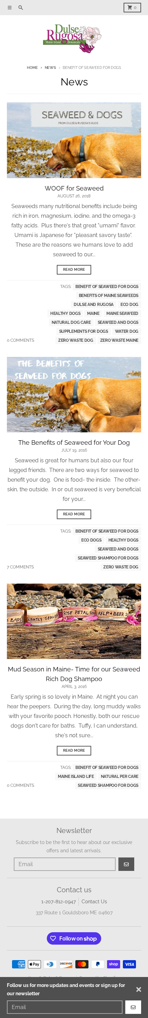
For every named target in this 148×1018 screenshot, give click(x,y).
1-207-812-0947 (58, 901)
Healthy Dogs (65, 313)
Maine (93, 313)
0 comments (20, 340)
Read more (74, 269)
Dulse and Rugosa (94, 304)
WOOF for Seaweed (74, 188)
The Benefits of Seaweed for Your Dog (74, 442)
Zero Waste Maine (119, 340)
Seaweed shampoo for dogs (108, 558)
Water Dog (126, 331)
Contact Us (94, 901)
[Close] (138, 989)
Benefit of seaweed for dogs (106, 286)
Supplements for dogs (83, 331)
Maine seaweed (122, 313)
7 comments (20, 567)
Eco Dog (129, 304)
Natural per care (119, 776)
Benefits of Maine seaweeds (108, 295)
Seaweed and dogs (118, 322)
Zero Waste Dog (75, 340)
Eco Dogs (91, 540)
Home (32, 67)
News (50, 67)
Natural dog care (71, 322)
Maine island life (76, 776)
